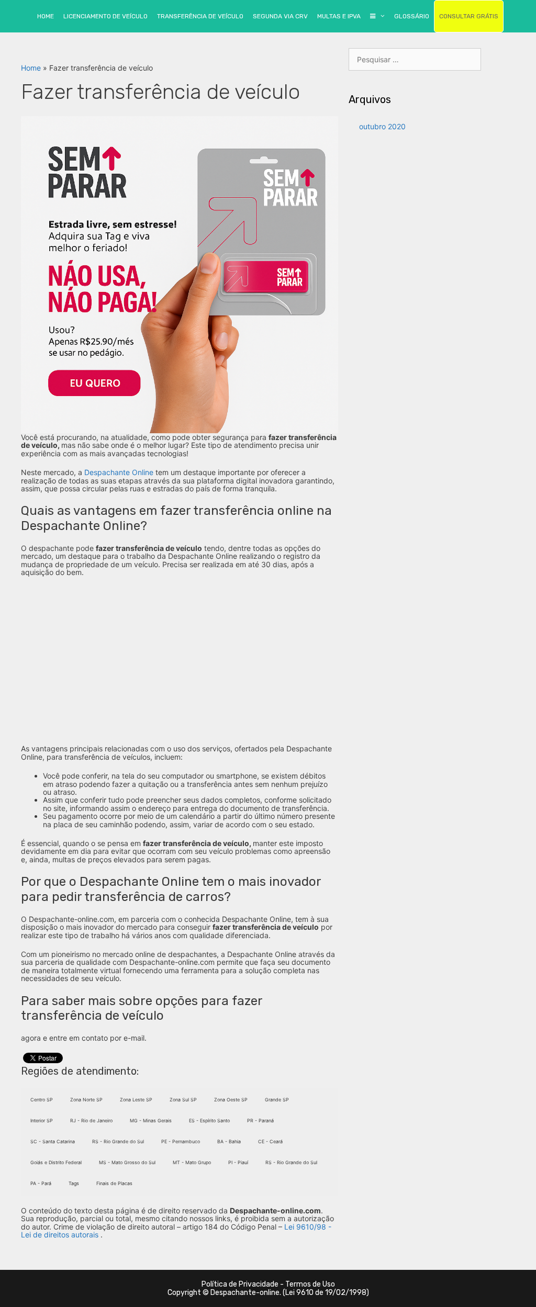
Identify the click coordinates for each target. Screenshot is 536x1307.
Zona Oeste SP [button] (231, 1099)
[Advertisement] (179, 660)
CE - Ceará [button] (270, 1141)
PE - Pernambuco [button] (180, 1141)
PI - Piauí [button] (238, 1162)
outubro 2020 (382, 126)
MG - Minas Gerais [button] (151, 1120)
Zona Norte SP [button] (86, 1099)
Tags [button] (74, 1183)
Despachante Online (118, 472)
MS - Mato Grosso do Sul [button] (127, 1162)
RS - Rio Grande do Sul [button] (118, 1141)
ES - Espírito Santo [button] (209, 1120)
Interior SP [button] (41, 1120)
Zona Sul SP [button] (183, 1099)
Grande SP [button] (277, 1099)
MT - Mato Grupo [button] (192, 1162)
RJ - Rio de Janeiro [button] (91, 1120)
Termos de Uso (310, 1284)
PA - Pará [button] (40, 1183)
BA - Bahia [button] (229, 1141)
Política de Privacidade (240, 1284)
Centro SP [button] (41, 1099)
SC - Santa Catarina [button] (52, 1141)
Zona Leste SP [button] (136, 1099)
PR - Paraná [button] (260, 1120)
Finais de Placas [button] (114, 1183)
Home (31, 67)
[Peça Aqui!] (179, 273)
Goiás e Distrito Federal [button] (56, 1162)
